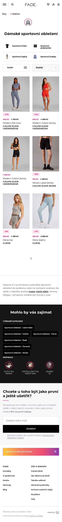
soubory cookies (36, 516)
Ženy (4, 14)
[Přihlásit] (53, 5)
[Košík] (58, 5)
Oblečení (16, 14)
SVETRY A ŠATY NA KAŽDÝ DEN (30, 372)
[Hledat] (12, 4)
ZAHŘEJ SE (49, 372)
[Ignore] (31, 439)
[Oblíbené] (48, 5)
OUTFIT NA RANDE (9, 372)
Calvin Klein (42, 291)
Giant (57, 512)
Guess (32, 291)
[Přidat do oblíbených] (26, 80)
